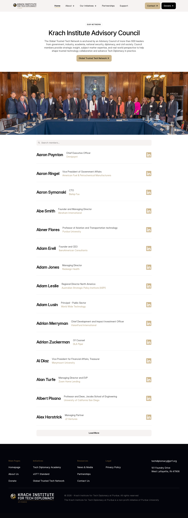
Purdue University (150, 500)
